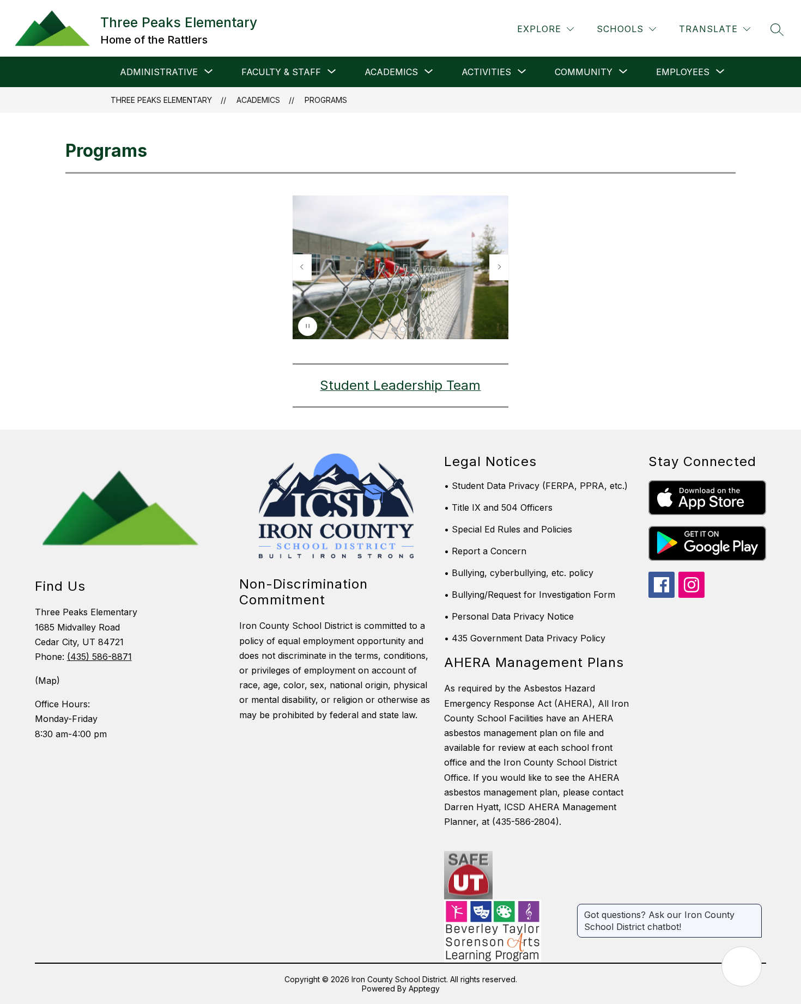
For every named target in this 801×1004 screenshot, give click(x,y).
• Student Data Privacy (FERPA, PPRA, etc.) (536, 485)
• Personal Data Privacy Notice (509, 616)
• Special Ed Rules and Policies (508, 529)
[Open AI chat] (741, 966)
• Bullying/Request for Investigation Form (529, 594)
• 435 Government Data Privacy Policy (524, 638)
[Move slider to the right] (499, 267)
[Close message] (753, 909)
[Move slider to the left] (302, 267)
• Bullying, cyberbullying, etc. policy (518, 572)
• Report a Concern (485, 551)
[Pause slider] (307, 326)
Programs (326, 100)
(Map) (47, 680)
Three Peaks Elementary (161, 100)
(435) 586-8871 (99, 656)
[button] (394, 329)
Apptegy (424, 988)
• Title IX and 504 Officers (498, 507)
